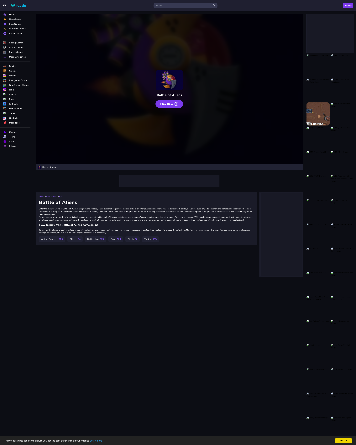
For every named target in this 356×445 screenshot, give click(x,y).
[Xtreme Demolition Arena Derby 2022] (318, 307)
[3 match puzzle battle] (342, 113)
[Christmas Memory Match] (342, 283)
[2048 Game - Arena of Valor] (342, 89)
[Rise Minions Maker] (318, 331)
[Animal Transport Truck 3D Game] (342, 258)
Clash (133, 239)
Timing (150, 239)
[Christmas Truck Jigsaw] (342, 427)
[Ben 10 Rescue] (318, 379)
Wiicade (18, 5)
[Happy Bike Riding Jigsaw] (342, 403)
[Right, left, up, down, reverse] (342, 331)
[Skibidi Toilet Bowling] (342, 210)
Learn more (96, 440)
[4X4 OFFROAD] (318, 186)
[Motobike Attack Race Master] (318, 403)
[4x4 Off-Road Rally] (342, 162)
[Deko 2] (318, 355)
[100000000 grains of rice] (318, 65)
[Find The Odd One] (318, 210)
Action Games (51, 196)
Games (41, 196)
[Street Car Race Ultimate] (318, 234)
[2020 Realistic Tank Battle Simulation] (318, 89)
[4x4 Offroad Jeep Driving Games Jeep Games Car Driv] (342, 186)
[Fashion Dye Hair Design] (342, 234)
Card (116, 239)
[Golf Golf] (318, 258)
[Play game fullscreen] (299, 167)
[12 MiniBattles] (342, 65)
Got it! (343, 440)
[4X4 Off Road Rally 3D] (318, 162)
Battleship (95, 239)
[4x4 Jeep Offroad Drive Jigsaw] (342, 138)
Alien (61, 196)
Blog (350, 5)
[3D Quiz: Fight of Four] (318, 138)
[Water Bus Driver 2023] (318, 283)
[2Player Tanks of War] (318, 113)
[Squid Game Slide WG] (342, 355)
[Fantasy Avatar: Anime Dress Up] (342, 307)
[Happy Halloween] (318, 427)
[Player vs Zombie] (342, 379)
